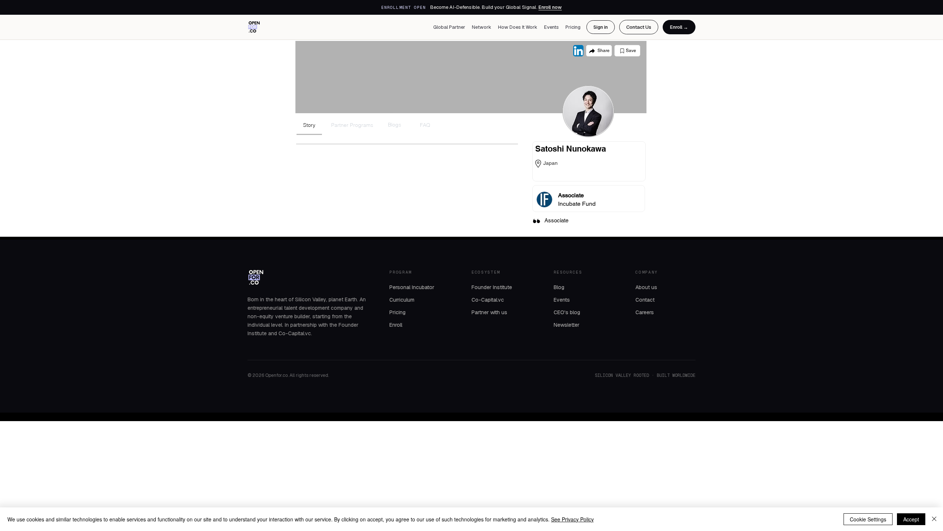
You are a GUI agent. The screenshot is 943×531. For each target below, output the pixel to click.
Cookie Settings (868, 519)
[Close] (934, 519)
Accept (911, 519)
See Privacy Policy (572, 519)
